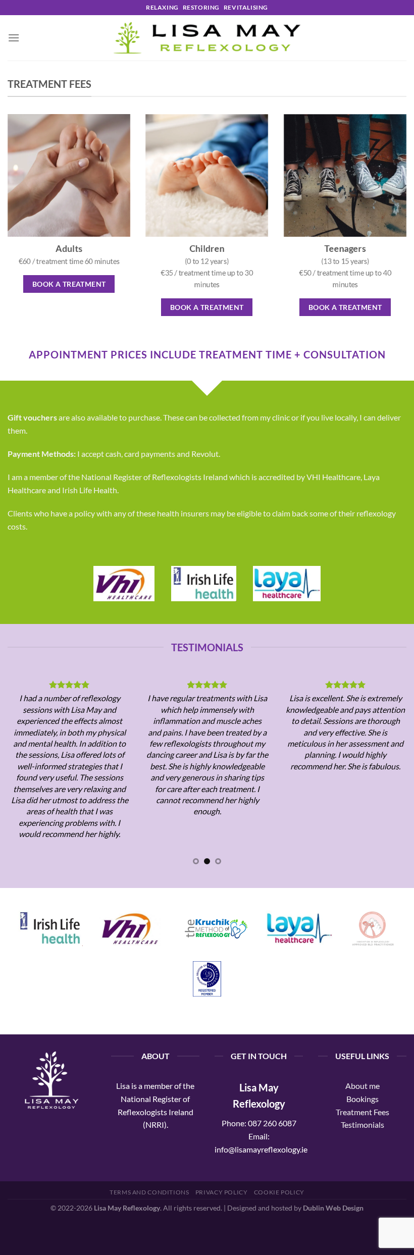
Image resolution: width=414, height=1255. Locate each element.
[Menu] (14, 37)
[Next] (393, 773)
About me (362, 1085)
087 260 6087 (272, 1123)
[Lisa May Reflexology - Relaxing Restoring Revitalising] (207, 38)
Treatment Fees (362, 1112)
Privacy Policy (221, 1192)
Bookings (362, 1099)
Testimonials (362, 1124)
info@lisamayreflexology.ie (261, 1149)
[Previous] (21, 773)
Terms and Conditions (149, 1192)
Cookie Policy (279, 1192)
